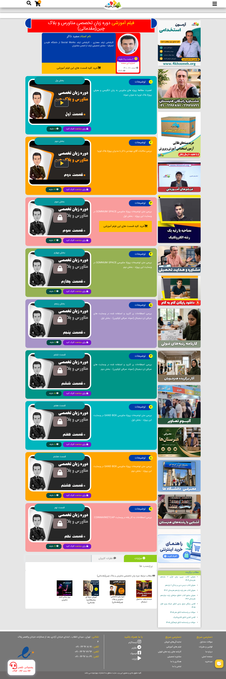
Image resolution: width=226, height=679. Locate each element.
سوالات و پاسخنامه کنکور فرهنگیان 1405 (180, 622)
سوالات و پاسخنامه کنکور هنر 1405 (182, 612)
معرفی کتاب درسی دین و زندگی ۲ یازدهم (180, 585)
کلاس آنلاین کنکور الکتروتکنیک (184, 617)
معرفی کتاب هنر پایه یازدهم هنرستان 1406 (179, 590)
